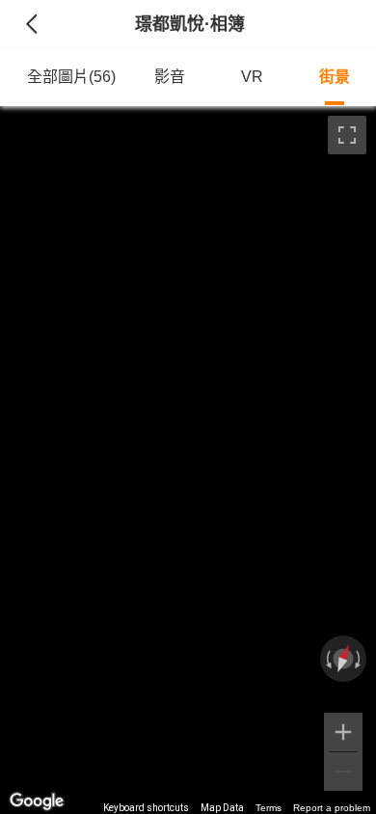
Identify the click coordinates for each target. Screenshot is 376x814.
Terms (268, 807)
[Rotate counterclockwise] (327, 659)
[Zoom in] (343, 732)
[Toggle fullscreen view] (347, 135)
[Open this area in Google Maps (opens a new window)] (36, 801)
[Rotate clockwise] (359, 659)
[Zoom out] (343, 771)
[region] (188, 460)
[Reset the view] (343, 659)
